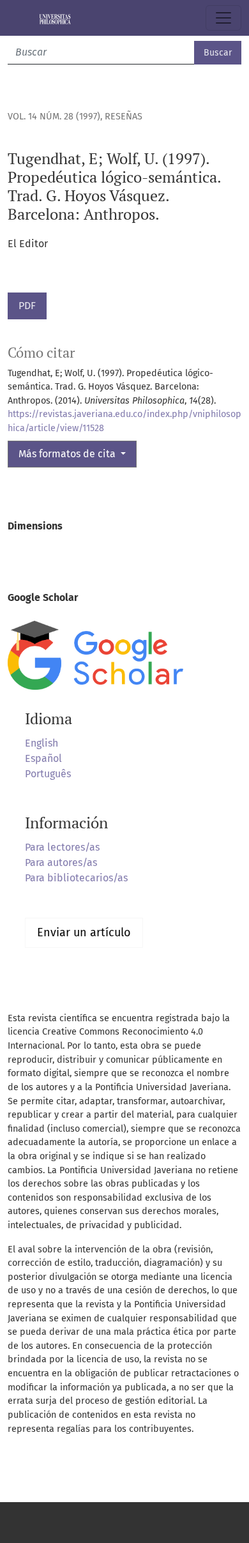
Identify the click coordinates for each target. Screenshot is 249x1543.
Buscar (218, 52)
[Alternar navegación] (223, 18)
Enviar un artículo (84, 932)
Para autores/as (61, 862)
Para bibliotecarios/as (76, 878)
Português (48, 774)
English (41, 743)
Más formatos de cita (68, 454)
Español (43, 758)
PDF (27, 306)
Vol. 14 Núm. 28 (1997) (54, 116)
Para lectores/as (62, 847)
